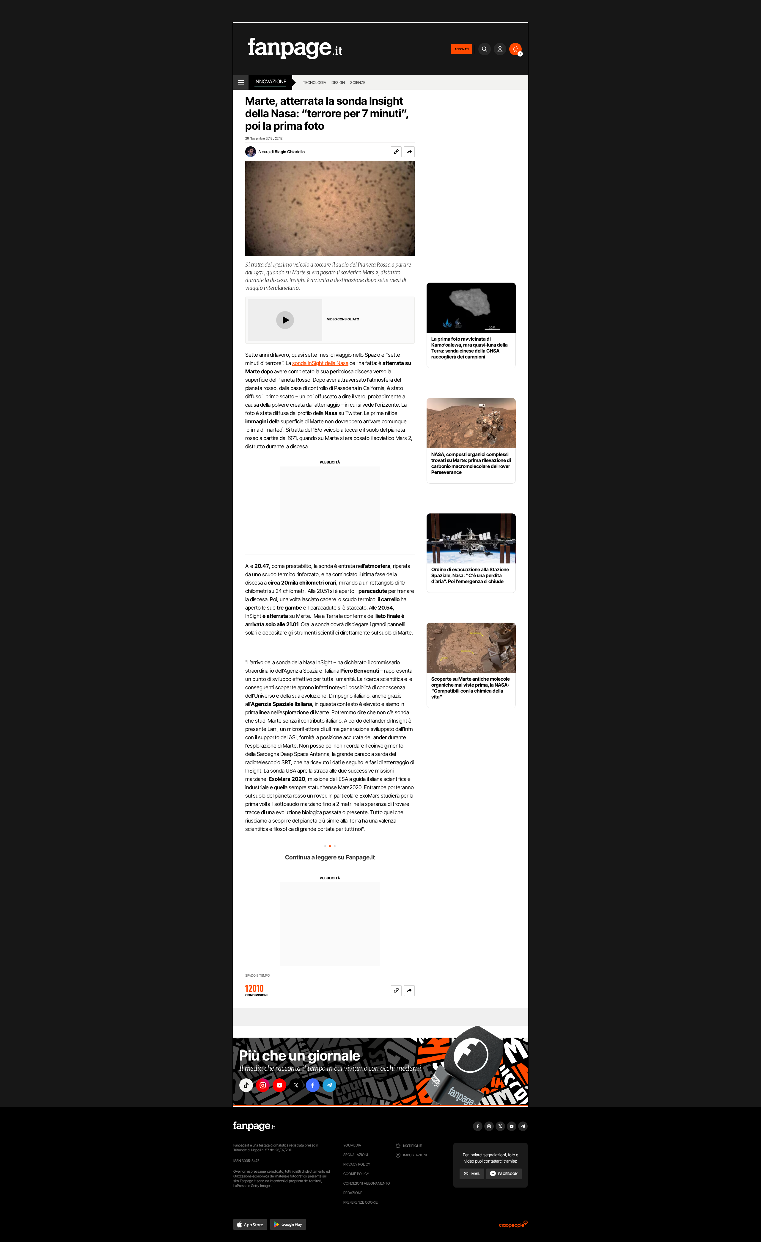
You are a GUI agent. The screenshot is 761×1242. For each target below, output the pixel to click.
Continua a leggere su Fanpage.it (330, 857)
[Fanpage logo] (287, 49)
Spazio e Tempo (257, 975)
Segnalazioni (355, 1154)
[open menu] (241, 82)
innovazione (270, 81)
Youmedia (352, 1145)
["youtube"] (279, 1085)
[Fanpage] (254, 1126)
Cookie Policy (356, 1173)
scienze (357, 82)
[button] (409, 151)
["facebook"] (313, 1085)
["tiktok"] (246, 1085)
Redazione (352, 1193)
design (338, 82)
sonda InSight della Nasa (320, 363)
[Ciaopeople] (513, 1226)
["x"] (296, 1085)
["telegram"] (329, 1085)
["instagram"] (263, 1085)
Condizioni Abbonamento (366, 1183)
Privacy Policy (356, 1164)
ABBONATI (461, 49)
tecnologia (314, 82)
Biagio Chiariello (290, 151)
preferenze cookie (360, 1202)
